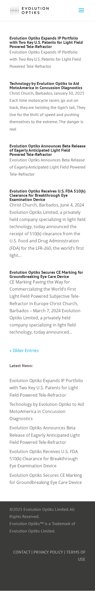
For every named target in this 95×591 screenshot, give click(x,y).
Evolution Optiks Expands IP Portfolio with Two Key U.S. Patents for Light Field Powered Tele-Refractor (46, 42)
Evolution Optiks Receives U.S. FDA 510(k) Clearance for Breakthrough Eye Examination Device (48, 195)
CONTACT (21, 552)
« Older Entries (24, 350)
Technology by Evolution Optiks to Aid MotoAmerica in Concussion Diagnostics (46, 85)
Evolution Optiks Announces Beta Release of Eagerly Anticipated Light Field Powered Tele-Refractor (48, 150)
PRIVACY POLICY (48, 552)
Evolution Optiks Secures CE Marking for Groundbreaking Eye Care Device (46, 274)
